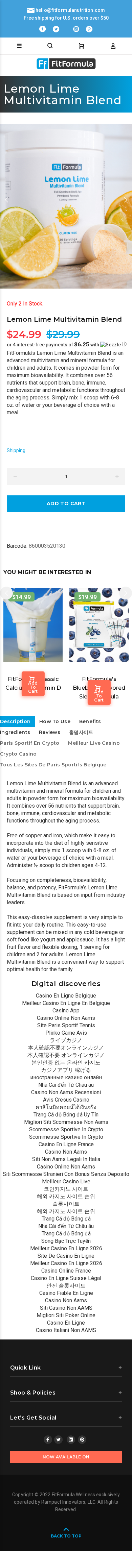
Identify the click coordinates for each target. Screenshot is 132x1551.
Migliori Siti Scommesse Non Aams (66, 1122)
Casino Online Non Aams (66, 1018)
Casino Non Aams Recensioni (66, 1092)
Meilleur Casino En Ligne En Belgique (66, 1003)
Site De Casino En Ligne (66, 1256)
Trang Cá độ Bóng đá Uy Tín (66, 1114)
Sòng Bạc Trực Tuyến (66, 1241)
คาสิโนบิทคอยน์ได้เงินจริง (66, 1107)
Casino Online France (66, 1270)
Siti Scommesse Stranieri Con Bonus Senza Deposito (66, 1174)
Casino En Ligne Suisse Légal (66, 1278)
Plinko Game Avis (66, 1033)
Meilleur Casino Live (66, 1181)
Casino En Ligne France (66, 1144)
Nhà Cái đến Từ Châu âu (66, 1085)
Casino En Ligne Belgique (66, 995)
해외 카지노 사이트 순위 (66, 1196)
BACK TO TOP (66, 1535)
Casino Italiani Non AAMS (66, 1330)
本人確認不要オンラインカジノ (66, 1047)
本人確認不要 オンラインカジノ (66, 1055)
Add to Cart (33, 687)
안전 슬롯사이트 (66, 1285)
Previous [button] (6, 199)
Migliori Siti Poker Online (66, 1315)
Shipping (16, 450)
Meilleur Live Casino (94, 743)
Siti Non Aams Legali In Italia (66, 1159)
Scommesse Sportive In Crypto (66, 1129)
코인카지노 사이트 (66, 1189)
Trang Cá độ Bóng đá (66, 1218)
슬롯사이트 (66, 1204)
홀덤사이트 (81, 732)
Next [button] (125, 199)
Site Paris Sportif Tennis (66, 1025)
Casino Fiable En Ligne (66, 1293)
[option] (66, 206)
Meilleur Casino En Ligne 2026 (66, 1248)
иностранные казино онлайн (66, 1077)
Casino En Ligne (66, 1323)
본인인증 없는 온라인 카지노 (66, 1062)
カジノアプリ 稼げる (66, 1070)
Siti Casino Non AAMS (66, 1308)
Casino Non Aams (66, 1152)
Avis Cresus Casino (66, 1100)
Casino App (66, 1010)
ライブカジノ (66, 1040)
